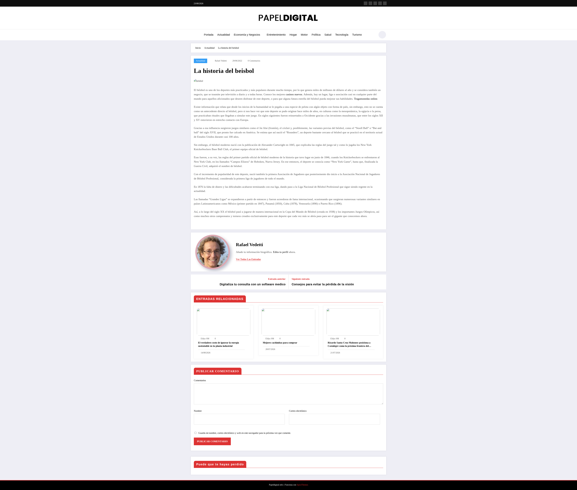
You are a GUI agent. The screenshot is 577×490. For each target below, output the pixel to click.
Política (316, 34)
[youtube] (385, 3)
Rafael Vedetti (221, 61)
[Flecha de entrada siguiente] (382, 282)
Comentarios (200, 380)
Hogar (293, 34)
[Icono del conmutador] (193, 35)
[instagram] (380, 3)
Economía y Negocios (247, 34)
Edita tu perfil (280, 251)
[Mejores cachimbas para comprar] (288, 322)
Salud (327, 34)
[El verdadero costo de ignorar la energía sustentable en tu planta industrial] (223, 322)
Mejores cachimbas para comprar (280, 342)
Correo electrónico (298, 411)
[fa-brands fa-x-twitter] (370, 3)
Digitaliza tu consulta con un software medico (252, 284)
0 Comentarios (254, 61)
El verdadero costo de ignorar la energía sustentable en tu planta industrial (218, 344)
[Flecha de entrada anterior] (195, 282)
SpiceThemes (302, 485)
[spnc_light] (382, 34)
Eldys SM (205, 338)
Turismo (357, 34)
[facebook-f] (365, 3)
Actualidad (223, 34)
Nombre (198, 411)
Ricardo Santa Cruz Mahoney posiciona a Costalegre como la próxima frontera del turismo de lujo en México (349, 344)
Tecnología (341, 34)
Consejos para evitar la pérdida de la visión (323, 284)
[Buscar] (372, 35)
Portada (208, 34)
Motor (304, 34)
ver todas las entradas (248, 259)
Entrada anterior (276, 279)
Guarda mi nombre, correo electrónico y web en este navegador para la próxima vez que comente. (244, 433)
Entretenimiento (276, 34)
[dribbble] (375, 3)
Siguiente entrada (301, 279)
